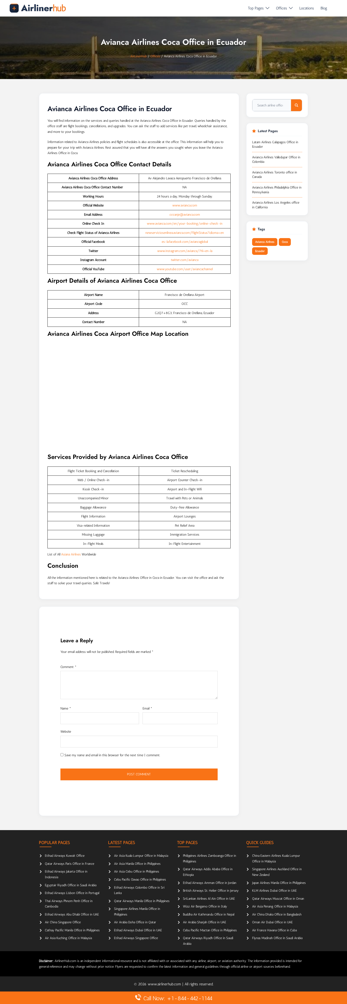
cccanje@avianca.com (184, 215)
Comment (68, 667)
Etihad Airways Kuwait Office (65, 856)
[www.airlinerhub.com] (37, 8)
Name (65, 708)
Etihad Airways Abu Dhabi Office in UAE (72, 914)
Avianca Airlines (264, 242)
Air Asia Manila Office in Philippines (137, 864)
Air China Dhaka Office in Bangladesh (276, 914)
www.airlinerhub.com (165, 984)
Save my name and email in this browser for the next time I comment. (112, 755)
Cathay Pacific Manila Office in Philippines (72, 930)
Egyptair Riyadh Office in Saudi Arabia (70, 885)
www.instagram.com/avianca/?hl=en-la (184, 251)
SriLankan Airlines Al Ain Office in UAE (209, 899)
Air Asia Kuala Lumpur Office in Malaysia (141, 856)
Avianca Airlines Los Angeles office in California (275, 205)
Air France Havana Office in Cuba (274, 930)
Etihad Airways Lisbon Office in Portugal (72, 893)
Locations (306, 8)
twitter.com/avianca (184, 260)
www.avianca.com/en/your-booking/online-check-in (184, 224)
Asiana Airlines (71, 554)
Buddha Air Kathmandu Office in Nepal (208, 914)
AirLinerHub (138, 56)
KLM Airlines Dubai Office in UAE (274, 891)
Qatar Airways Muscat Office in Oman (278, 899)
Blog (324, 8)
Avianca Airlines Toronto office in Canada (274, 174)
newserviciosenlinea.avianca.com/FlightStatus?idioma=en (184, 233)
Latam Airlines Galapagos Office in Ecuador (275, 144)
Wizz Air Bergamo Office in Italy (205, 906)
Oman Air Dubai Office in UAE (272, 922)
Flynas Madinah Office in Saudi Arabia (277, 938)
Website (65, 732)
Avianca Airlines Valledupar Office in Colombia (276, 159)
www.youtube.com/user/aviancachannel (185, 269)
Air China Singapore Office (63, 922)
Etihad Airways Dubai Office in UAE (138, 930)
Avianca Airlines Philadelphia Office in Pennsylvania (276, 189)
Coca (285, 242)
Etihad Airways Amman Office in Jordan (209, 883)
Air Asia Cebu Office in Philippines (136, 872)
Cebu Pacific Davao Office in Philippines (140, 880)
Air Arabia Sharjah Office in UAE (204, 922)
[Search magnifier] (296, 105)
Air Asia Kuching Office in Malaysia (68, 938)
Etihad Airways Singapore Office (136, 938)
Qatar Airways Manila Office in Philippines (141, 901)
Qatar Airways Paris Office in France (69, 864)
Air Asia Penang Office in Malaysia (275, 906)
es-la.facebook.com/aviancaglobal (185, 242)
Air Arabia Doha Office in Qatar (135, 922)
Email (147, 708)
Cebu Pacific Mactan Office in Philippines (210, 930)
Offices (281, 8)
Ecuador (260, 251)
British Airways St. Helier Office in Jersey (211, 891)
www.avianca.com (184, 205)
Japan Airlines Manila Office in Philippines (279, 883)
